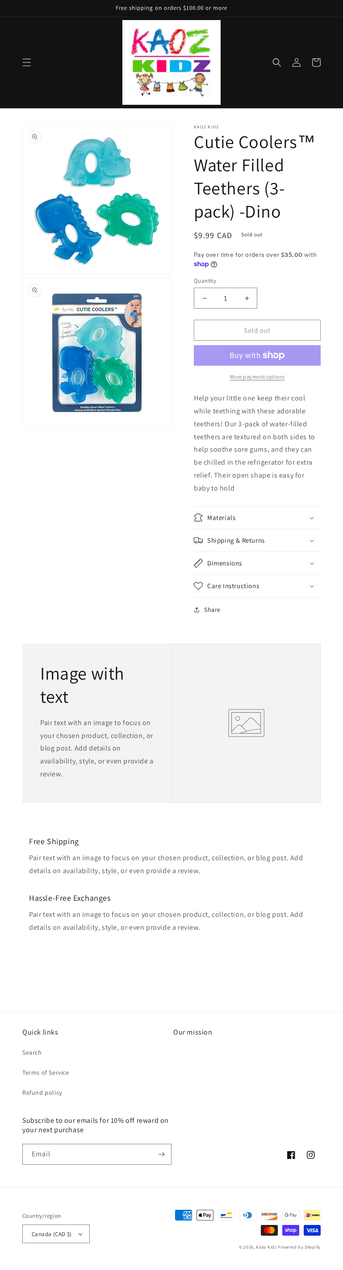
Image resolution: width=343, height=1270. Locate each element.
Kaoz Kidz (266, 1247)
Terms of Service (45, 1072)
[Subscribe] (161, 1154)
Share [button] (212, 610)
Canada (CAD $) (52, 1234)
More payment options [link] (257, 376)
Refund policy (42, 1093)
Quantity (205, 281)
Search (32, 1052)
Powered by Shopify (299, 1247)
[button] (27, 62)
